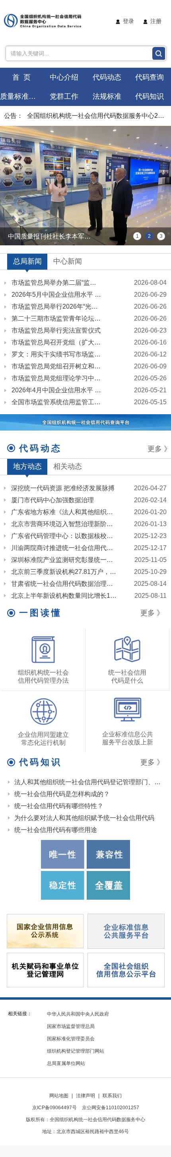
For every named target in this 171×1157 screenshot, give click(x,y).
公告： (13, 115)
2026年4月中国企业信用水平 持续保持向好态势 (57, 390)
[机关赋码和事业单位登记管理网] (45, 969)
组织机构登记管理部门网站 (75, 1051)
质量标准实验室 (21, 96)
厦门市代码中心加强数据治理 (52, 500)
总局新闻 (27, 261)
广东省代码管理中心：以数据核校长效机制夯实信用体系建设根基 (64, 535)
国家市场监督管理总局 (71, 1026)
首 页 (21, 77)
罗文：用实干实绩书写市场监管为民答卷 (57, 354)
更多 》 (159, 449)
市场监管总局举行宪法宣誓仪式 (56, 330)
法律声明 (85, 1095)
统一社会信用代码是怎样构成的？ (62, 794)
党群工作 (64, 96)
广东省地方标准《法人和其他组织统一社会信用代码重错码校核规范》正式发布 (64, 512)
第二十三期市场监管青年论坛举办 (57, 318)
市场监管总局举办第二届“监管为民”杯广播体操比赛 (57, 282)
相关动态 (67, 466)
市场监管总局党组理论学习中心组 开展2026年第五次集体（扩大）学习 (57, 378)
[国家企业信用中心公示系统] (45, 930)
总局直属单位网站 (66, 1063)
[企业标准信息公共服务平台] (126, 930)
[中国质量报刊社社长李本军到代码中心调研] (85, 185)
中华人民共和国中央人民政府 (78, 1014)
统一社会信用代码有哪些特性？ (58, 806)
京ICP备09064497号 (54, 1107)
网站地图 (58, 1095)
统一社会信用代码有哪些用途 (55, 829)
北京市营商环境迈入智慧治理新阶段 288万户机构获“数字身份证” (64, 524)
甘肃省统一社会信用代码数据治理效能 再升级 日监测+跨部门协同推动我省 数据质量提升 (64, 583)
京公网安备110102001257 (110, 1107)
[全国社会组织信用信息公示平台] (126, 969)
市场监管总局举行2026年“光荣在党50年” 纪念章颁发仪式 (57, 306)
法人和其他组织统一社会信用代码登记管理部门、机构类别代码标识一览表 (88, 782)
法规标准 (107, 96)
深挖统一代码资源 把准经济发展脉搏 (63, 488)
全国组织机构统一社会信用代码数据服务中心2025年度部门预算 (97, 115)
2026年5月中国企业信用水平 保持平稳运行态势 (57, 294)
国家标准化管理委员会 (71, 1038)
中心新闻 (67, 261)
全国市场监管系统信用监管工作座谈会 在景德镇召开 (57, 402)
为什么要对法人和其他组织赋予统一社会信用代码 (84, 817)
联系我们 (112, 1095)
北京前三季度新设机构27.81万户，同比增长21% (64, 571)
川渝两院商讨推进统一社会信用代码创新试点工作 (64, 547)
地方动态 (27, 466)
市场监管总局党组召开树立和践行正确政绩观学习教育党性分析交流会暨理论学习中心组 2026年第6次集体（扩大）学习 (57, 366)
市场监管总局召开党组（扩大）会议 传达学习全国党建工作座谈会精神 (57, 342)
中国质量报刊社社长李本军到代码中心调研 (55, 236)
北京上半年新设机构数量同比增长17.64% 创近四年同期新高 (64, 595)
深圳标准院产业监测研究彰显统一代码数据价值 (64, 559)
